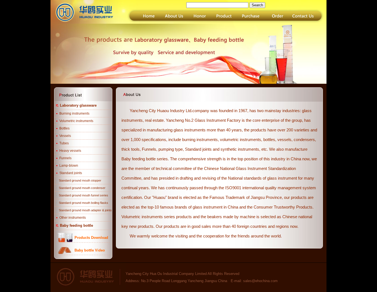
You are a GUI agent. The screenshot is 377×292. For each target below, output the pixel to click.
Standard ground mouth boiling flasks (83, 202)
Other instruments (72, 218)
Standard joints (70, 173)
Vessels (65, 136)
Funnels (65, 158)
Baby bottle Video (90, 250)
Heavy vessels (70, 151)
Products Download (91, 238)
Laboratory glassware (78, 105)
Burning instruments (74, 113)
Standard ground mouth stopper (80, 180)
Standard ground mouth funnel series (83, 195)
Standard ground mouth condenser (82, 188)
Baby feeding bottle (76, 225)
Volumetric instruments (76, 121)
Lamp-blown (68, 165)
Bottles (64, 128)
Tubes (64, 143)
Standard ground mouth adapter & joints (85, 210)
